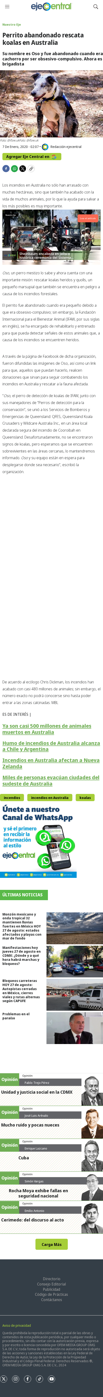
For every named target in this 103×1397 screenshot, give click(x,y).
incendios (12, 797)
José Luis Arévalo (36, 1115)
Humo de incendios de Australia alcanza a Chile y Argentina (51, 746)
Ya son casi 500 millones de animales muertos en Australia (46, 728)
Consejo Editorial (51, 1284)
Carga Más (52, 1244)
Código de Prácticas (51, 1294)
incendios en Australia (50, 797)
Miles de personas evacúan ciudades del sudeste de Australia (50, 780)
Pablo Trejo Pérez (37, 1082)
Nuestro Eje (11, 24)
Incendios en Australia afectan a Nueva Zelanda (51, 763)
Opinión (27, 1075)
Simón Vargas (34, 1181)
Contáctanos (51, 1299)
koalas (85, 797)
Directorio (51, 1278)
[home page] (51, 6)
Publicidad (51, 1289)
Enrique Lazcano (36, 1148)
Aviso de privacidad (16, 1325)
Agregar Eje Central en (28, 156)
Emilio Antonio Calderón (34, 1213)
